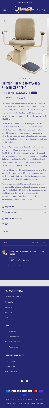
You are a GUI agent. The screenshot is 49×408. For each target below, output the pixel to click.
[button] (4, 9)
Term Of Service (11, 372)
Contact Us (9, 302)
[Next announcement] (44, 2)
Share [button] (6, 231)
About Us (8, 312)
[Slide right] (29, 78)
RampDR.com (15, 399)
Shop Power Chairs (12, 337)
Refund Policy (10, 361)
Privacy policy (11, 403)
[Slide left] (19, 78)
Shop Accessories (11, 347)
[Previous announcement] (4, 2)
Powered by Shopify (26, 399)
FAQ (6, 317)
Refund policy (39, 399)
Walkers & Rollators (12, 342)
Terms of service (24, 403)
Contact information (37, 403)
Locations (8, 307)
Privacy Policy (10, 366)
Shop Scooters (10, 332)
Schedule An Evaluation (14, 297)
